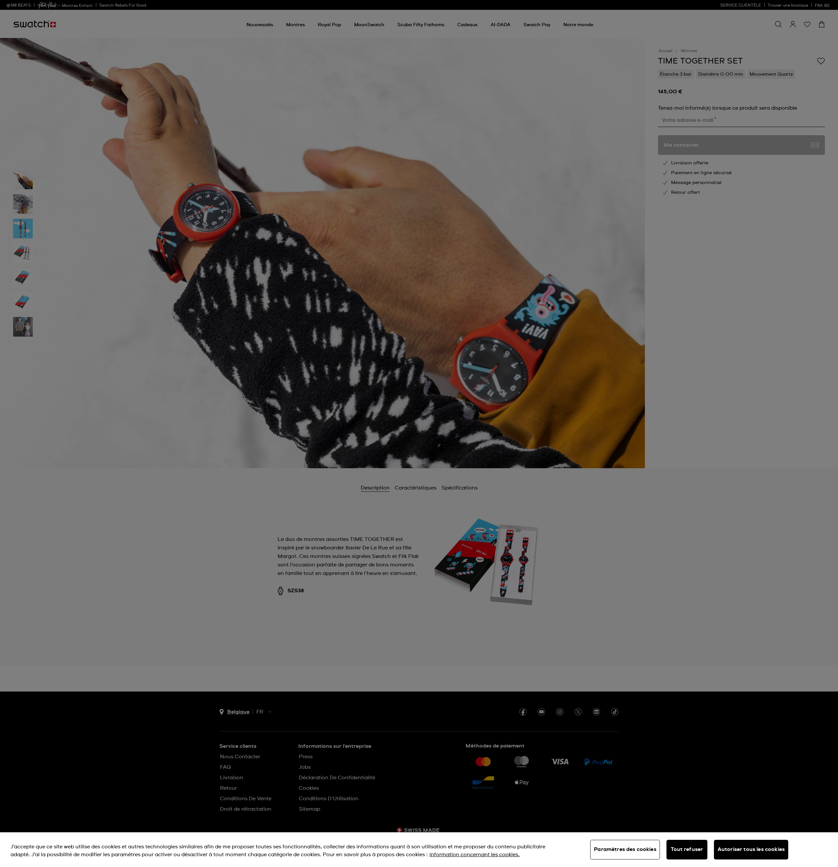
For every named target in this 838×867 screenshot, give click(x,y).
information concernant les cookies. (474, 854)
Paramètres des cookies (625, 849)
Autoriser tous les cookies (751, 849)
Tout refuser (687, 849)
